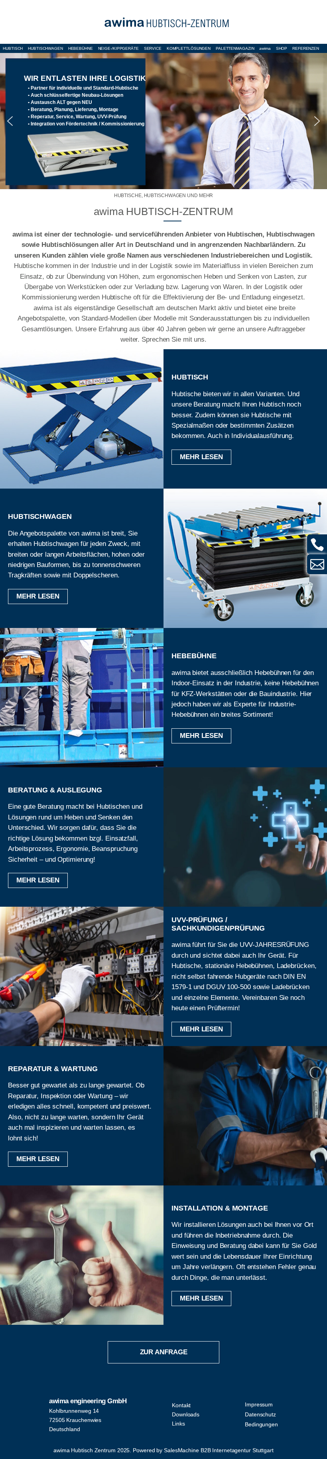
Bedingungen (261, 1424)
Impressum (259, 1404)
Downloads (185, 1414)
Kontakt (181, 1405)
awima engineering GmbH (87, 1401)
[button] (163, 121)
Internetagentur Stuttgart (243, 1450)
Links (178, 1423)
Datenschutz (260, 1414)
